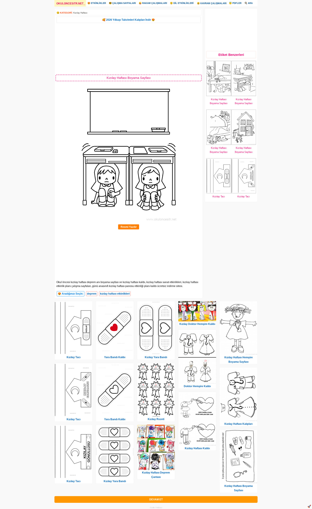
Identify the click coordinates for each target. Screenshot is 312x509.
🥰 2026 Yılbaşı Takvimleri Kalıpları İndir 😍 (128, 19)
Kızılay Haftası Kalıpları (238, 423)
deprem (91, 293)
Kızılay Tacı (219, 196)
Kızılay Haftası (80, 12)
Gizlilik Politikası (156, 508)
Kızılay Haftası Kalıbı (197, 448)
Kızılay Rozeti (156, 419)
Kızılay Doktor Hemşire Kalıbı (197, 324)
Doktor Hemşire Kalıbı (197, 386)
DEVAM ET (156, 499)
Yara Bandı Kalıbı (114, 357)
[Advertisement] (128, 48)
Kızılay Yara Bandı (115, 481)
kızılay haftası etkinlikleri (115, 293)
